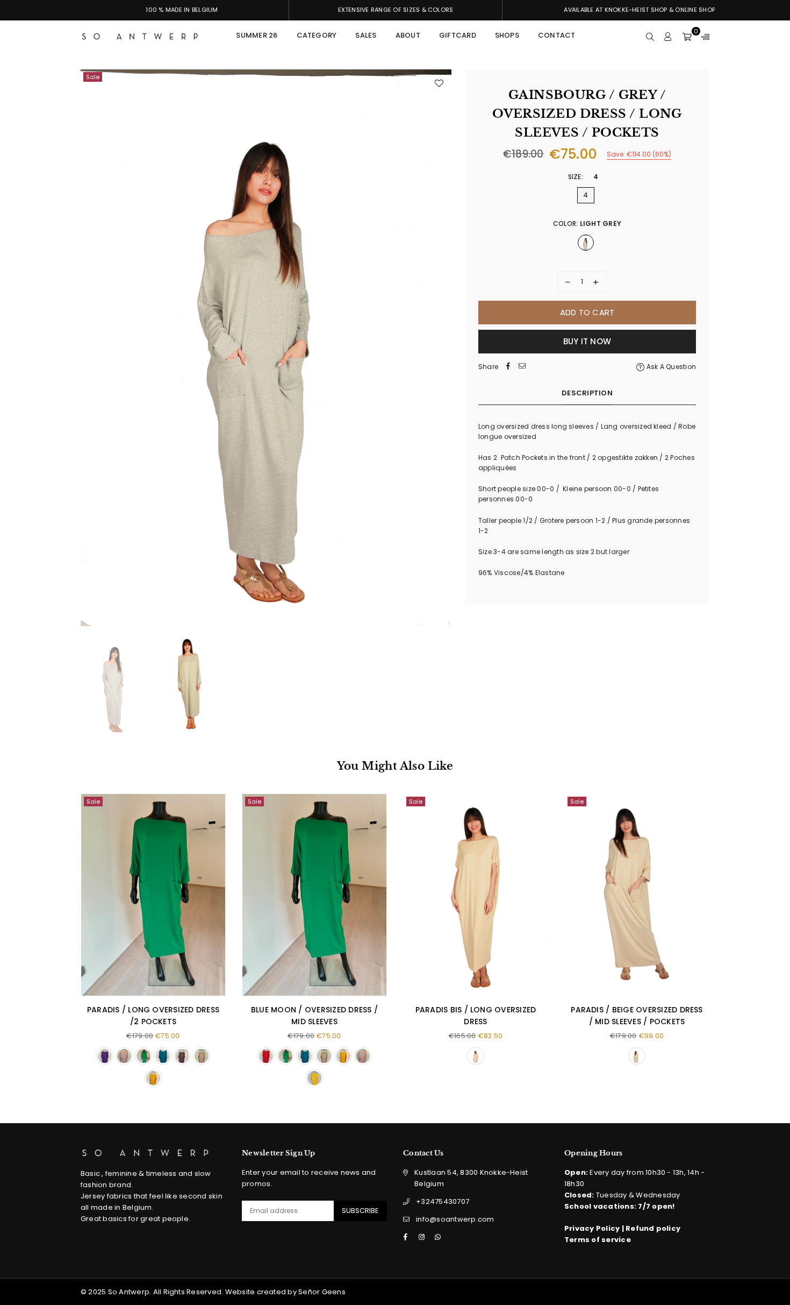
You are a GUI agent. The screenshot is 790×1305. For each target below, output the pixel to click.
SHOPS (507, 35)
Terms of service (597, 1240)
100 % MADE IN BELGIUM (182, 9)
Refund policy (653, 1228)
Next (442, 347)
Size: (583, 176)
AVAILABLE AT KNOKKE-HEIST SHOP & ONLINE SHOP (639, 9)
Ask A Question (670, 366)
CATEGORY (317, 35)
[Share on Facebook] (508, 366)
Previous (90, 347)
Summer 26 (256, 35)
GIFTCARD (457, 35)
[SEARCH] (650, 37)
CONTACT (557, 35)
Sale (92, 77)
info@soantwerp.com (455, 1219)
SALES (365, 35)
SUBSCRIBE (360, 1210)
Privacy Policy (593, 1228)
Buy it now (587, 341)
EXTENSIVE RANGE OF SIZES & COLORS (396, 9)
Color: (587, 223)
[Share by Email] (522, 366)
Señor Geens (322, 1292)
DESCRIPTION (587, 393)
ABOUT (408, 35)
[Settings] (702, 37)
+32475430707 (442, 1201)
